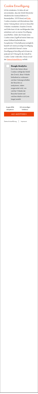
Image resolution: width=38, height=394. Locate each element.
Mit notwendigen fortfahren (25, 108)
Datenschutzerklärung (14, 59)
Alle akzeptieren (19, 114)
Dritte (29, 18)
